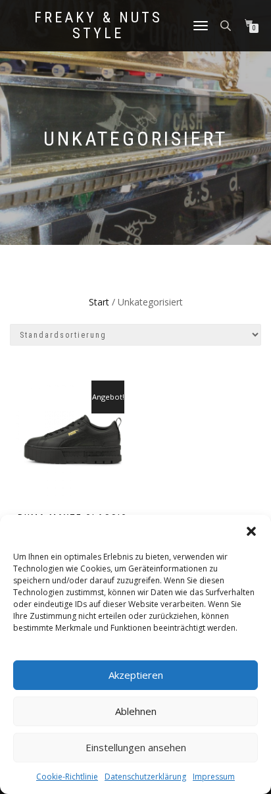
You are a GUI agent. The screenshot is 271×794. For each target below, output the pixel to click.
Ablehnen (136, 711)
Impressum (214, 776)
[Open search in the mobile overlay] (227, 25)
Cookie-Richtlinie (67, 776)
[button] (251, 531)
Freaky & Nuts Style (98, 25)
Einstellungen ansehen (136, 747)
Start (99, 302)
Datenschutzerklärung (145, 776)
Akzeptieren (136, 674)
